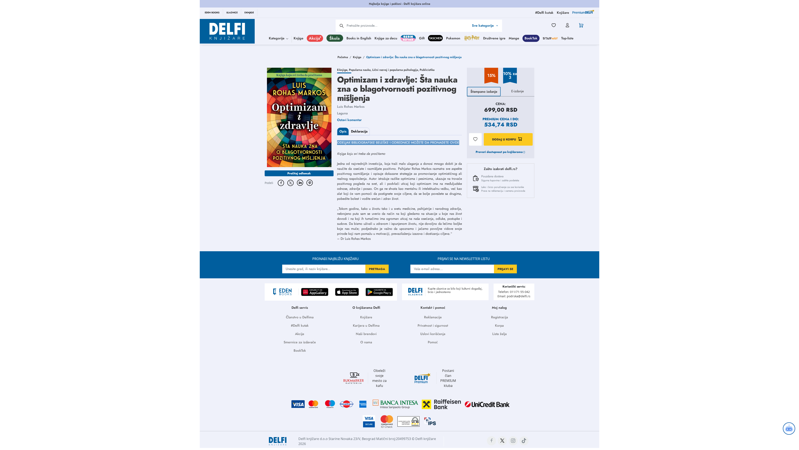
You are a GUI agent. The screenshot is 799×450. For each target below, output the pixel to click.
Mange (514, 38)
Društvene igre (494, 38)
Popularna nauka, (360, 70)
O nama (366, 342)
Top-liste (567, 38)
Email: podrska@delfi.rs (514, 296)
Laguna (342, 113)
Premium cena (496, 119)
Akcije (299, 333)
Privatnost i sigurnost (433, 325)
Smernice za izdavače (300, 342)
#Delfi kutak (300, 325)
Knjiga (357, 57)
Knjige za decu (386, 38)
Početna (342, 57)
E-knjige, (343, 70)
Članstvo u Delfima (300, 317)
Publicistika (427, 70)
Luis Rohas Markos (351, 106)
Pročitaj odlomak (299, 173)
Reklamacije (433, 317)
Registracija (499, 317)
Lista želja (499, 333)
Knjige (298, 38)
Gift (422, 38)
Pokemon (453, 38)
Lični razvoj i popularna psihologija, (396, 70)
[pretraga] (341, 26)
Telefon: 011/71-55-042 (514, 292)
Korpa (499, 325)
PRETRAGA (377, 269)
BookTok (531, 38)
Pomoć (433, 342)
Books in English (358, 38)
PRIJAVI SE (505, 269)
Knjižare (366, 317)
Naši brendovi (366, 333)
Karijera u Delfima (366, 325)
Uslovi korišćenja (432, 333)
